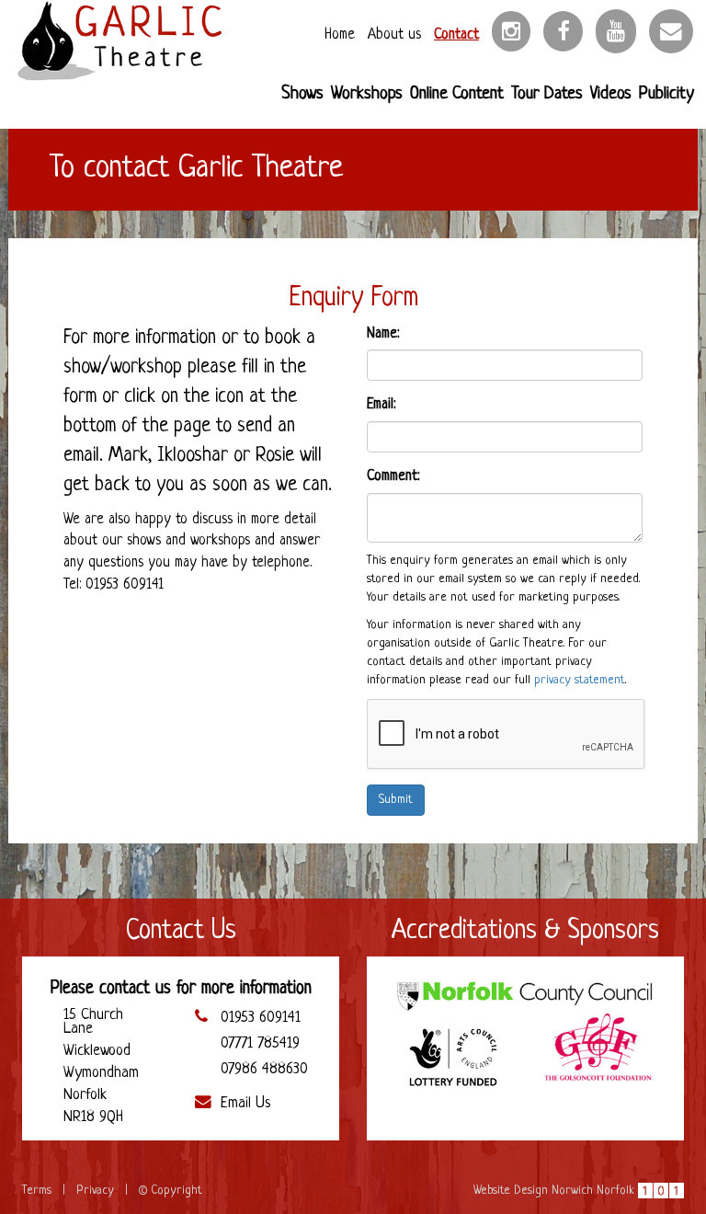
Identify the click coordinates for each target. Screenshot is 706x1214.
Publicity (666, 94)
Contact (456, 35)
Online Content (457, 94)
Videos (611, 94)
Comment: (393, 476)
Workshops (367, 94)
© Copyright (170, 1190)
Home (340, 35)
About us (394, 35)
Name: (383, 334)
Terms (36, 1190)
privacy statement (579, 680)
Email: (381, 404)
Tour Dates (547, 94)
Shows (302, 94)
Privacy (95, 1190)
